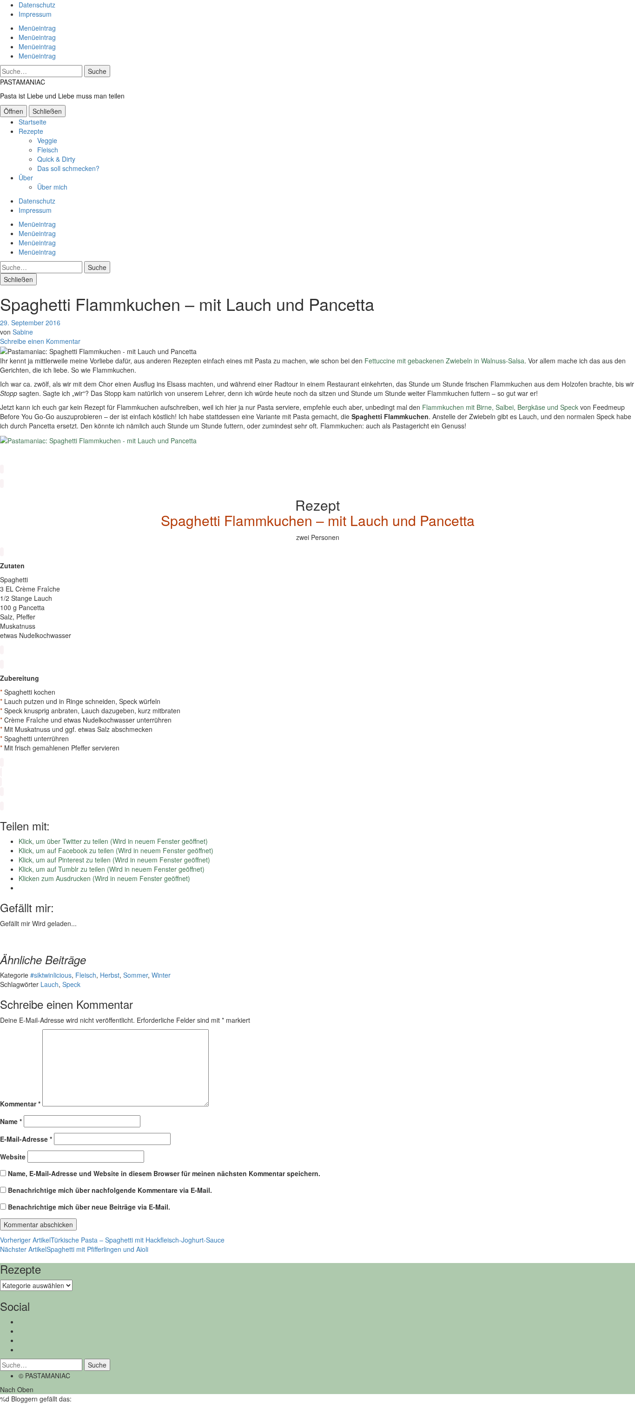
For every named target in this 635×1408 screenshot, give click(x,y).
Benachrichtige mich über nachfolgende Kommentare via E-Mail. (110, 1190)
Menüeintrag (37, 28)
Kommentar (20, 1103)
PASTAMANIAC (22, 81)
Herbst (109, 975)
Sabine (23, 331)
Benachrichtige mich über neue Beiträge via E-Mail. (89, 1206)
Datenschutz (37, 4)
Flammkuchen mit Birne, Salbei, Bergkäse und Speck (500, 407)
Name (11, 1121)
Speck (71, 984)
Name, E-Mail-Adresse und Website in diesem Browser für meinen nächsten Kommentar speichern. (164, 1173)
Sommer (135, 975)
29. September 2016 (30, 322)
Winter (161, 975)
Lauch (49, 984)
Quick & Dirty (56, 159)
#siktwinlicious (51, 975)
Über (26, 177)
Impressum (35, 14)
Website (13, 1156)
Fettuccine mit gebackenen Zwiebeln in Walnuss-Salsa (444, 360)
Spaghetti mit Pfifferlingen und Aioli (74, 1249)
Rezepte (31, 131)
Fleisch (47, 149)
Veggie (47, 140)
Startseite (32, 121)
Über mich (52, 186)
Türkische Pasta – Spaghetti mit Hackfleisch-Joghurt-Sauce (112, 1239)
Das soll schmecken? (68, 168)
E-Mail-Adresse (26, 1139)
